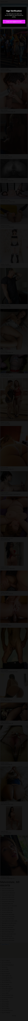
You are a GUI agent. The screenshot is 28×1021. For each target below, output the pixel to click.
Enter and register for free (14, 21)
